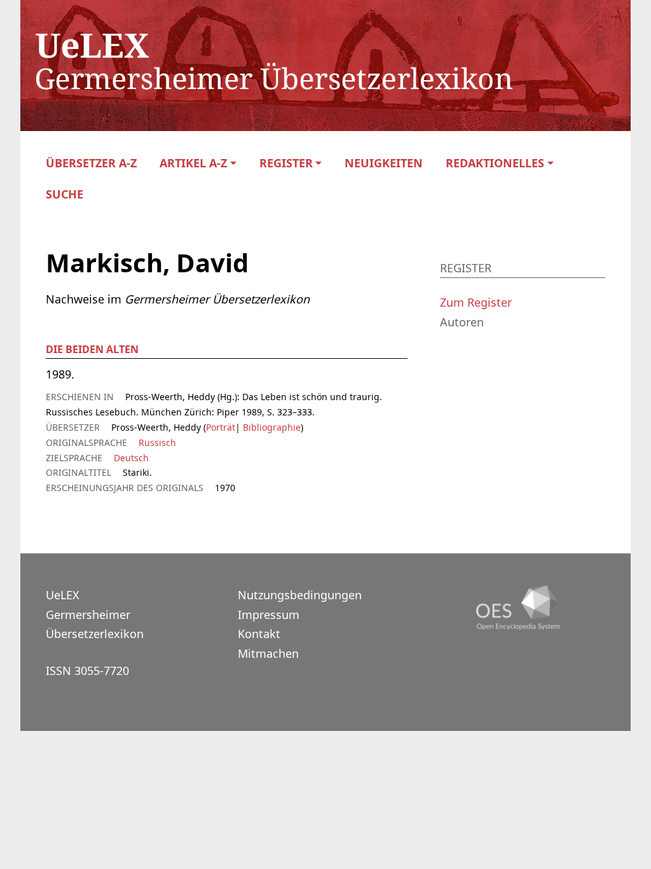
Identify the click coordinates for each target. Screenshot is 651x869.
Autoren (462, 322)
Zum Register (476, 302)
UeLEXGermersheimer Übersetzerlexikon (95, 614)
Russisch (157, 442)
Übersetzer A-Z (91, 163)
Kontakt (259, 633)
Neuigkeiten (384, 163)
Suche (64, 194)
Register (286, 163)
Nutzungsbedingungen (300, 594)
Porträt (220, 427)
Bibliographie (270, 427)
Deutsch (131, 458)
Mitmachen (268, 653)
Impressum (268, 614)
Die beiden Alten (92, 349)
